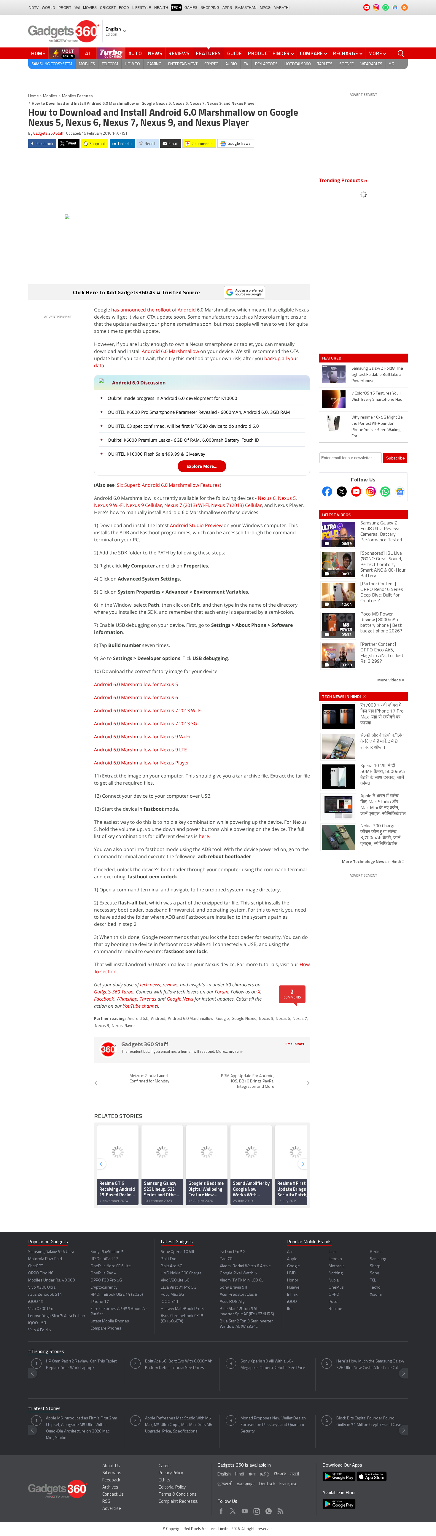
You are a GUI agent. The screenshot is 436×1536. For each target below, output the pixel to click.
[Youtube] (356, 491)
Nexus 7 (300, 1019)
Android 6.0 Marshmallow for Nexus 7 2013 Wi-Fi (148, 710)
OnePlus (336, 1287)
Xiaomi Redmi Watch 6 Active (245, 1266)
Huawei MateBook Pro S (182, 1309)
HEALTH (161, 8)
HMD (291, 1273)
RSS (106, 1502)
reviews (170, 984)
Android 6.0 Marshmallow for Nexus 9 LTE (140, 749)
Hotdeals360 (297, 64)
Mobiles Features (77, 96)
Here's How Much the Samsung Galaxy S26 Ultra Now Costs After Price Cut (370, 1364)
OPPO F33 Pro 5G (106, 1280)
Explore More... (202, 466)
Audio (231, 64)
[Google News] (400, 491)
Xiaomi (376, 1294)
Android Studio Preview (196, 525)
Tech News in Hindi (342, 696)
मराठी (294, 1474)
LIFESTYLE (141, 8)
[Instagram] (371, 491)
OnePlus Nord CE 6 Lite (110, 1266)
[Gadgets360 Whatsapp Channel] (385, 491)
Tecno (375, 1287)
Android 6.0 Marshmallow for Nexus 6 (136, 697)
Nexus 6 (267, 498)
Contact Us (113, 1494)
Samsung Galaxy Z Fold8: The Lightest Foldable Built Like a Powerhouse (377, 374)
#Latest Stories (44, 1408)
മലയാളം (246, 1484)
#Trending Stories (46, 1351)
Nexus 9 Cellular (144, 505)
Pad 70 (226, 1259)
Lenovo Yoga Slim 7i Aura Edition (56, 1316)
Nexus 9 (102, 1026)
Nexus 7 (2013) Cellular (236, 505)
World (48, 8)
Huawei (293, 1287)
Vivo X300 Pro (40, 1309)
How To (132, 64)
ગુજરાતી (225, 1484)
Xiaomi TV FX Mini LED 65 (242, 1280)
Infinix (292, 1294)
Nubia (334, 1280)
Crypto (211, 64)
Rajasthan (246, 8)
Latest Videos (336, 515)
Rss (280, 1510)
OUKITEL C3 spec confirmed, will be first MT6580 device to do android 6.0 (183, 426)
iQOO (292, 1302)
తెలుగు (280, 1474)
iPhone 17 (99, 1302)
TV (246, 64)
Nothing (336, 1273)
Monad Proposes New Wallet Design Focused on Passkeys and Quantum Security (273, 1425)
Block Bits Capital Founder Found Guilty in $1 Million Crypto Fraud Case (368, 1421)
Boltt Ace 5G (171, 1266)
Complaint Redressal (178, 1502)
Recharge (345, 53)
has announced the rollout (141, 309)
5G (391, 64)
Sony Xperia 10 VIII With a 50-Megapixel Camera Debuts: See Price (273, 1364)
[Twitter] (342, 491)
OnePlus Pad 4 (103, 1273)
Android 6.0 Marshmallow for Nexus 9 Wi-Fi (142, 736)
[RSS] (404, 7)
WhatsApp (126, 999)
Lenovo (335, 1259)
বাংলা (252, 1474)
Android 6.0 (138, 1019)
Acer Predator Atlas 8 (238, 1294)
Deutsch (267, 1484)
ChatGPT (35, 1266)
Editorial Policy (172, 1487)
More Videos (389, 680)
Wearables (371, 64)
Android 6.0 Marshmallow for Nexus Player (141, 762)
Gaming (154, 64)
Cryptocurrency (103, 1287)
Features (208, 53)
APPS (227, 8)
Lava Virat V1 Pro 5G (178, 1287)
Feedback (111, 1480)
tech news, (151, 984)
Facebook (104, 999)
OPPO (334, 1294)
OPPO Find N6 (40, 1273)
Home (38, 53)
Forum (221, 991)
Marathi (281, 8)
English (224, 1474)
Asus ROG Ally (232, 1302)
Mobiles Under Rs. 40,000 (51, 1280)
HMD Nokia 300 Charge (181, 1273)
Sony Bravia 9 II (233, 1287)
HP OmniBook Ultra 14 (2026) (116, 1294)
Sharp (375, 1266)
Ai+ (290, 1252)
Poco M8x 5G (172, 1294)
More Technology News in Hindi (372, 861)
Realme (335, 1309)
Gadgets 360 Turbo (113, 991)
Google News (180, 999)
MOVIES (90, 8)
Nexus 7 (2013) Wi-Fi (186, 505)
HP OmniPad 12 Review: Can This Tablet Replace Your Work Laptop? (81, 1364)
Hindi (239, 1474)
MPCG (265, 8)
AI (87, 53)
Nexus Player (123, 1026)
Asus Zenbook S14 (45, 1294)
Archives (110, 1487)
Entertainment (183, 64)
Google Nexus (244, 1019)
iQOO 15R (37, 1323)
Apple (292, 1259)
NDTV (34, 8)
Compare (311, 53)
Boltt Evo (168, 1259)
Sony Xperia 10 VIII (177, 1252)
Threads (148, 999)
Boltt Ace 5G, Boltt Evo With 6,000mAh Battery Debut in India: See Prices (178, 1364)
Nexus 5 (287, 498)
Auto (135, 53)
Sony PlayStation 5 (107, 1252)
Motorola (337, 1266)
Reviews (179, 53)
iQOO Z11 (170, 1302)
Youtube (245, 1510)
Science (346, 64)
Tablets (324, 64)
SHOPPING (210, 8)
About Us (111, 1466)
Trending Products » (343, 181)
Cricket (108, 8)
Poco (333, 1302)
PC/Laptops (266, 64)
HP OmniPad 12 (104, 1259)
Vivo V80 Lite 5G (175, 1280)
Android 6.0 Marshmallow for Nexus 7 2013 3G (145, 723)
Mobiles (87, 64)
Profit (64, 8)
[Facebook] (327, 491)
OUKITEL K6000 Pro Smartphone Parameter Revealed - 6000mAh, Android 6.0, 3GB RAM (199, 412)
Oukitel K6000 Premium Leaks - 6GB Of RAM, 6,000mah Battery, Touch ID (183, 440)
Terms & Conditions (178, 1494)
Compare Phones (105, 1328)
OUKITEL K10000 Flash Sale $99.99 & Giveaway (156, 454)
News (155, 53)
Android (187, 309)
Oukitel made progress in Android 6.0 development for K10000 (172, 398)
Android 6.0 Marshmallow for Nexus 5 (136, 684)
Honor (292, 1280)
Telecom (110, 64)
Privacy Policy (171, 1473)
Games (190, 8)
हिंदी (77, 8)
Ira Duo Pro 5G (232, 1252)
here (204, 836)
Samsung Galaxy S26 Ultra (51, 1252)
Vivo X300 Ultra (41, 1287)
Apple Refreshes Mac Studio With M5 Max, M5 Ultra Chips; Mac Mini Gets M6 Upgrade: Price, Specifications (178, 1425)
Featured (332, 358)
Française (288, 1484)
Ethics (165, 1480)
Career (165, 1466)
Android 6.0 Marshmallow (170, 351)
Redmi (375, 1252)
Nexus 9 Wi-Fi (109, 505)
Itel (289, 1309)
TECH (176, 8)
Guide (234, 53)
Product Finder (269, 53)
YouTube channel (140, 1006)
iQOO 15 (36, 1302)
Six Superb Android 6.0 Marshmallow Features (168, 485)
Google (222, 1019)
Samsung (378, 1259)
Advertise (111, 1509)
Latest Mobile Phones (109, 1321)
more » (236, 1052)
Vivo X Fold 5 (39, 1330)
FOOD (124, 8)
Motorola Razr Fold (45, 1259)
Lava (333, 1252)
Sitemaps (111, 1473)
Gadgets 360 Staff (48, 134)
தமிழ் (265, 1474)
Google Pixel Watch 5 (238, 1273)
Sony (374, 1273)
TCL (373, 1280)
